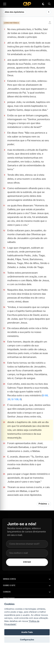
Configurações (27, 639)
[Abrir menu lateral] (4, 4)
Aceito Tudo (27, 632)
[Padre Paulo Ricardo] (27, 4)
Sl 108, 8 (16, 399)
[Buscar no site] (49, 4)
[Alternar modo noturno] (43, 4)
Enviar (27, 562)
